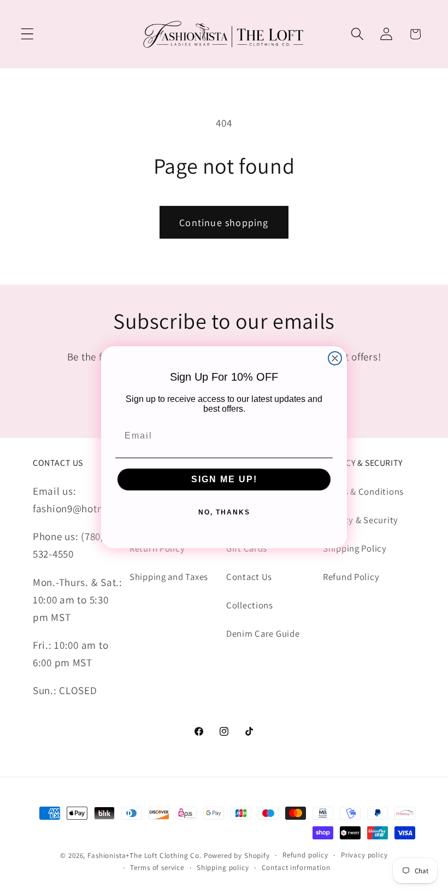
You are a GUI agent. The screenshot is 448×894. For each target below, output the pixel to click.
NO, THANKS (224, 512)
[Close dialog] (334, 358)
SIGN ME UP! (224, 479)
